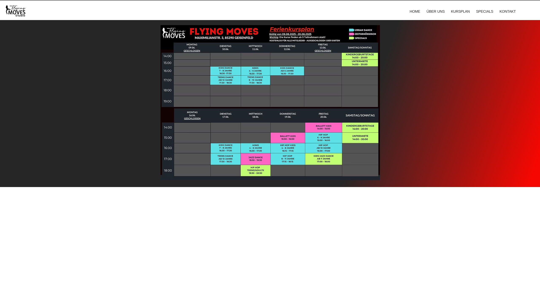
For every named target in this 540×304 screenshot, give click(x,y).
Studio (20, 15)
